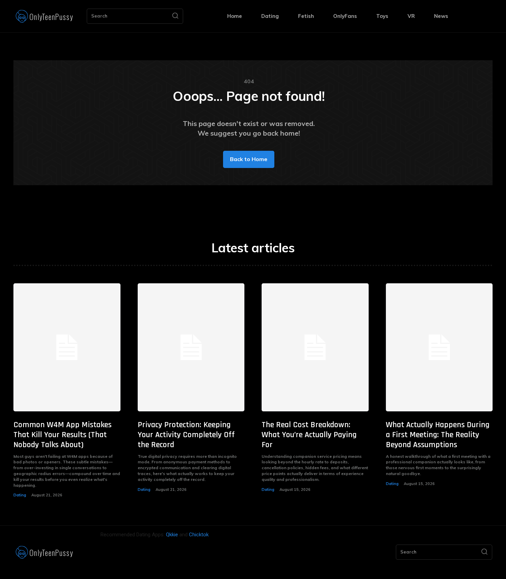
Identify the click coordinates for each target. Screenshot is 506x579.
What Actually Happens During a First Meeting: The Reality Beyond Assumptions (437, 435)
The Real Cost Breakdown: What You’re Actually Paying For (309, 435)
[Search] (175, 16)
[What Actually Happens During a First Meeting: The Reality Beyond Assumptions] (439, 347)
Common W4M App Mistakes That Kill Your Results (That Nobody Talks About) (62, 435)
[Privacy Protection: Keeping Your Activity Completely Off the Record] (191, 347)
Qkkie (172, 534)
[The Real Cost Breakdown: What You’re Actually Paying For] (315, 347)
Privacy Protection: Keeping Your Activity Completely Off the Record (186, 435)
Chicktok (199, 534)
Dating (19, 495)
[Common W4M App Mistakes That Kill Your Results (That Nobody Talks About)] (66, 347)
